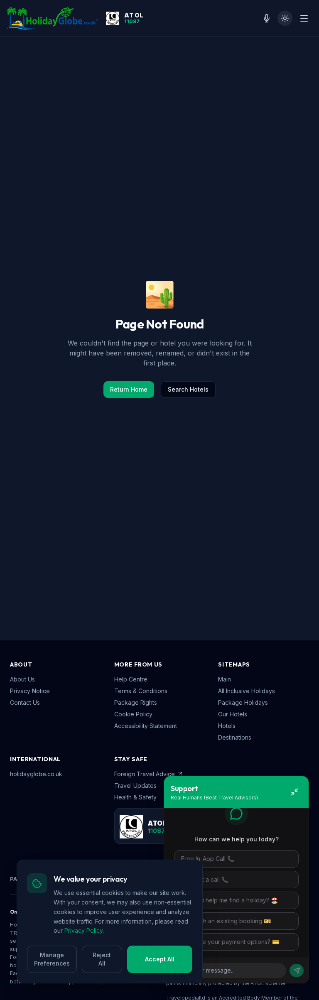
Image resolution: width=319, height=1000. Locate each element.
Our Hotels (232, 714)
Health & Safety (135, 797)
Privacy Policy (83, 930)
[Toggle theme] (284, 18)
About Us (22, 679)
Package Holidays (243, 702)
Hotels (227, 725)
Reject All (102, 959)
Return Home (128, 389)
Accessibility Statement (145, 725)
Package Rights (135, 702)
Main (224, 679)
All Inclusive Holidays (246, 690)
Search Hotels (188, 389)
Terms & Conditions (140, 690)
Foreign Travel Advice (144, 773)
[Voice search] (266, 18)
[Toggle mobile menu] (304, 18)
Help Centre (130, 679)
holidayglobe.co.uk (36, 773)
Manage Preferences (52, 959)
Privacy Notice (30, 690)
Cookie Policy (133, 714)
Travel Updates (135, 785)
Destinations (234, 737)
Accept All (159, 959)
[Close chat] (294, 791)
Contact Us (25, 702)
